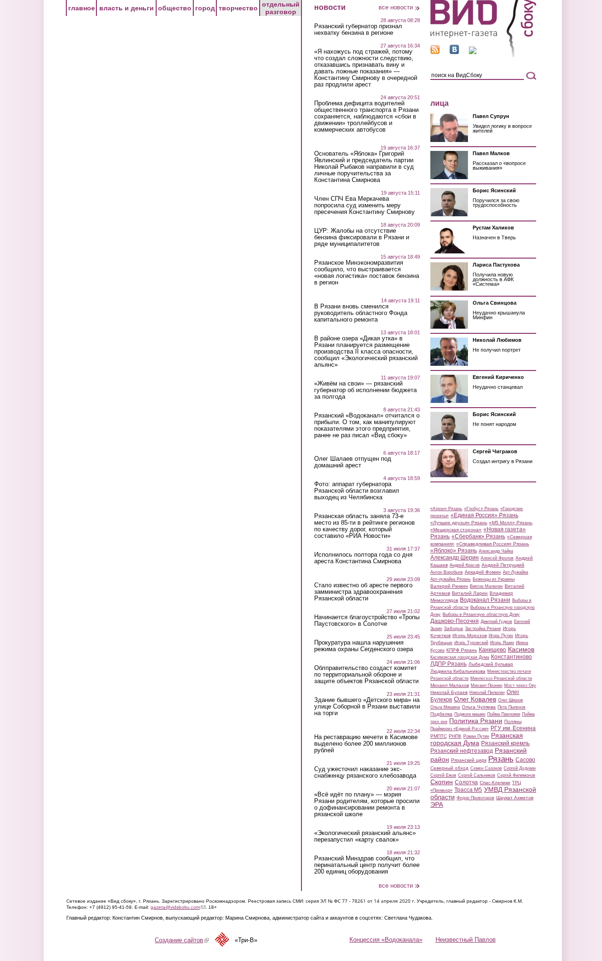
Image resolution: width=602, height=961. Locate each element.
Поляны (513, 721)
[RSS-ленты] (435, 51)
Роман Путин (476, 736)
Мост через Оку (520, 685)
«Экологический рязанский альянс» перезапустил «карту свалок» (365, 836)
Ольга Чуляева (479, 706)
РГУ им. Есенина (513, 728)
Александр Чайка (496, 551)
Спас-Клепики (495, 782)
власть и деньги (126, 8)
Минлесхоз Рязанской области (501, 678)
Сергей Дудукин (520, 768)
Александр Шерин (454, 557)
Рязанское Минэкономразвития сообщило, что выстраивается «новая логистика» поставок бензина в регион (366, 273)
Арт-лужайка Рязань (450, 579)
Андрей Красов (465, 565)
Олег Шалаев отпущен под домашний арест (352, 462)
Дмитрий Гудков (496, 621)
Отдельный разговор (281, 8)
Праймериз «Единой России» (459, 728)
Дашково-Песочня (454, 621)
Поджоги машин (469, 714)
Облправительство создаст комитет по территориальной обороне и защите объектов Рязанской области (366, 675)
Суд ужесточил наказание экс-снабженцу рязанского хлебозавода (365, 772)
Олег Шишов (510, 700)
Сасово (525, 759)
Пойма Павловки (503, 714)
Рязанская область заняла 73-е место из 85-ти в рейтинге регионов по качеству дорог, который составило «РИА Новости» (364, 526)
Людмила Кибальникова (457, 671)
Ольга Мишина (445, 707)
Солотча (466, 782)
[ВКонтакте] (454, 51)
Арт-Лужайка (515, 572)
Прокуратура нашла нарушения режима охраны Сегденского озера (363, 646)
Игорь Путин (501, 635)
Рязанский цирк (468, 760)
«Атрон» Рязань (446, 508)
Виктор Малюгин (486, 586)
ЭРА (436, 804)
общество (174, 8)
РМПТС (438, 736)
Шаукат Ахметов (514, 797)
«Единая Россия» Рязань (484, 515)
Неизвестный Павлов (466, 939)
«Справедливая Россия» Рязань (492, 543)
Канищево (492, 649)
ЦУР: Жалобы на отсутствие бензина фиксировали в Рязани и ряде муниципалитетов (361, 237)
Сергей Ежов (443, 775)
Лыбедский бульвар (490, 664)
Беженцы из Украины (494, 579)
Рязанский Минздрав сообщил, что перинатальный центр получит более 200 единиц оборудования (367, 865)
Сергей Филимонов (516, 775)
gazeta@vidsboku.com (178, 907)
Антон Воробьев (446, 572)
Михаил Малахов (449, 685)
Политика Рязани (475, 721)
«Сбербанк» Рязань (478, 536)
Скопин (441, 782)
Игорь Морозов (469, 635)
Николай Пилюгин (487, 692)
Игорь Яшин (502, 642)
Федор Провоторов (475, 798)
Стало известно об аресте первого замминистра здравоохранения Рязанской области (363, 592)
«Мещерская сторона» (456, 529)
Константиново (511, 657)
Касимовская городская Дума (459, 657)
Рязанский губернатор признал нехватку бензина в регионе (358, 29)
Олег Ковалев (475, 699)
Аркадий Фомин (483, 572)
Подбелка (441, 714)
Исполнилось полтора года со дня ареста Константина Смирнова (363, 558)
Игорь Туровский (471, 642)
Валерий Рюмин (449, 586)
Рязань (501, 759)
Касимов (521, 649)
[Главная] (483, 55)
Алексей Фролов (497, 558)
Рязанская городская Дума (476, 739)
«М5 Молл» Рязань (510, 522)
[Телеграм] (472, 51)
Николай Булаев (448, 692)
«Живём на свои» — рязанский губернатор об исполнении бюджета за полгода (365, 390)
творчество (238, 8)
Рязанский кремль (505, 743)
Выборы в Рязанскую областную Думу (481, 614)
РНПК (455, 736)
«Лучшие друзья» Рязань (458, 522)
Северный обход (449, 768)
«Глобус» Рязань (481, 508)
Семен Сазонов (486, 768)
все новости (396, 7)
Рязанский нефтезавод (461, 751)
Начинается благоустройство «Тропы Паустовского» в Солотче (367, 620)
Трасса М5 (468, 790)
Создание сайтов (182, 940)
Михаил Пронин (486, 685)
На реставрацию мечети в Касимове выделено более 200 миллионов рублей (366, 744)
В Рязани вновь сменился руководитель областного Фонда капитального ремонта (360, 313)
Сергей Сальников (476, 775)
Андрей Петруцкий (503, 564)
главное (81, 8)
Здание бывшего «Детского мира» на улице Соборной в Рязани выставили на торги (367, 707)
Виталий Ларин (470, 593)
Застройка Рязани (483, 628)
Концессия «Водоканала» (385, 939)
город (205, 8)
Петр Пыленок (511, 707)
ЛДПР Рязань (448, 664)
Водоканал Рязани (485, 600)
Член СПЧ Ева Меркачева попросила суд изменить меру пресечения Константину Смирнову (364, 205)
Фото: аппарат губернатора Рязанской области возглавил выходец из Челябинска (356, 491)
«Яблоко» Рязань (453, 550)
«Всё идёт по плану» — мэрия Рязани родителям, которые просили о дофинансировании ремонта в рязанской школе (367, 804)
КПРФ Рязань (461, 650)
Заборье (453, 628)
